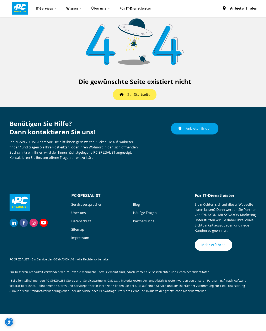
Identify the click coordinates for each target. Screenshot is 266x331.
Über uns (78, 212)
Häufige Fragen (145, 212)
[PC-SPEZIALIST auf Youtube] (43, 223)
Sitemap (77, 229)
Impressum (80, 237)
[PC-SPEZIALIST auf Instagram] (34, 223)
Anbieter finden (240, 8)
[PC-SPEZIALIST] (18, 7)
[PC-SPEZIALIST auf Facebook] (24, 223)
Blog (136, 204)
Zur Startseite (138, 94)
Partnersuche (143, 221)
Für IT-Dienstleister (135, 8)
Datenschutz (81, 221)
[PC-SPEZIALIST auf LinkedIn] (14, 223)
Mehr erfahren (213, 245)
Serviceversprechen (86, 204)
